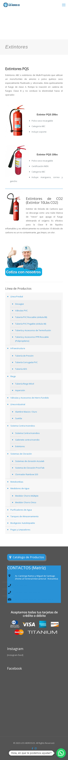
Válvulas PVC (21, 310)
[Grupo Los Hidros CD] (11, 5)
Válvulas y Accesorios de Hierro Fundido (29, 397)
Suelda (18, 418)
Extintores (20, 446)
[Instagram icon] (35, 748)
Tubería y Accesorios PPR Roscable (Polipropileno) (32, 339)
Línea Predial (16, 296)
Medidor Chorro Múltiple (26, 495)
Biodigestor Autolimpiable (22, 523)
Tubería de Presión (24, 355)
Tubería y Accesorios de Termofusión (33, 330)
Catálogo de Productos (28, 557)
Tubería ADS (21, 368)
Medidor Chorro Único (25, 502)
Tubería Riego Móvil (24, 383)
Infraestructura (17, 348)
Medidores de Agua (19, 488)
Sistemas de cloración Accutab (29, 461)
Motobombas (16, 481)
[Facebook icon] (32, 748)
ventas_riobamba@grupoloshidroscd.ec (34, 599)
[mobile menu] (63, 4)
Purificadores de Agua (21, 509)
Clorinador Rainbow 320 (26, 474)
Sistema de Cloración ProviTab (29, 467)
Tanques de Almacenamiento (24, 516)
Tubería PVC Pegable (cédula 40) (30, 323)
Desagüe (19, 303)
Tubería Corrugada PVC (26, 362)
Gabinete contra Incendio (27, 439)
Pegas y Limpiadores (20, 529)
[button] (61, 753)
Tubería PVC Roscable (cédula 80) (31, 317)
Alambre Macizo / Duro (26, 411)
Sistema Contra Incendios (22, 425)
